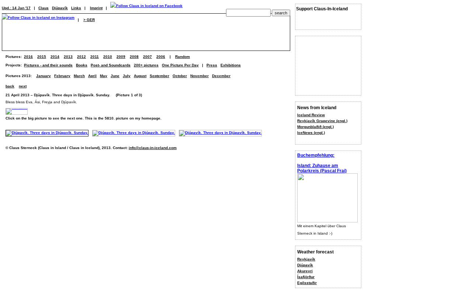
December (221, 76)
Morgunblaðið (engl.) (315, 127)
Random (182, 57)
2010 (107, 57)
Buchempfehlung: (315, 155)
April (92, 76)
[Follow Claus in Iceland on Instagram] (38, 20)
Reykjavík (306, 259)
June (115, 76)
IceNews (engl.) (311, 133)
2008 (134, 57)
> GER (89, 20)
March (79, 76)
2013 (68, 57)
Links (76, 8)
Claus (43, 8)
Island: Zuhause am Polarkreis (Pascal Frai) (322, 168)
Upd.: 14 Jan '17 (16, 8)
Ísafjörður (306, 277)
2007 (147, 57)
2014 (55, 57)
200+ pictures (146, 65)
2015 (41, 57)
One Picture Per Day (180, 65)
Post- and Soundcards (111, 65)
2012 (81, 57)
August (140, 76)
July (127, 76)
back (10, 86)
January (43, 76)
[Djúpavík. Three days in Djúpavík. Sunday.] (47, 133)
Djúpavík (305, 265)
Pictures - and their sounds (48, 65)
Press (211, 65)
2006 (160, 57)
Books (81, 65)
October (180, 76)
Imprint (96, 8)
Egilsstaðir (307, 283)
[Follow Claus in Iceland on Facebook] (146, 8)
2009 (121, 57)
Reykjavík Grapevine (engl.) (322, 121)
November (199, 76)
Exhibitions (231, 65)
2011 (94, 57)
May (103, 76)
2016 (28, 57)
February (62, 76)
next (23, 86)
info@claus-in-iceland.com (153, 148)
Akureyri (305, 271)
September (159, 76)
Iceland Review (311, 115)
